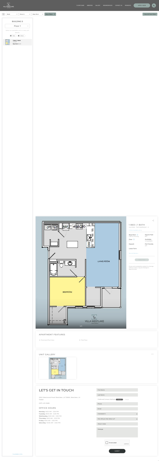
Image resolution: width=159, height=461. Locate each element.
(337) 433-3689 (44, 403)
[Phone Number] (154, 5)
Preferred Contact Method (106, 399)
